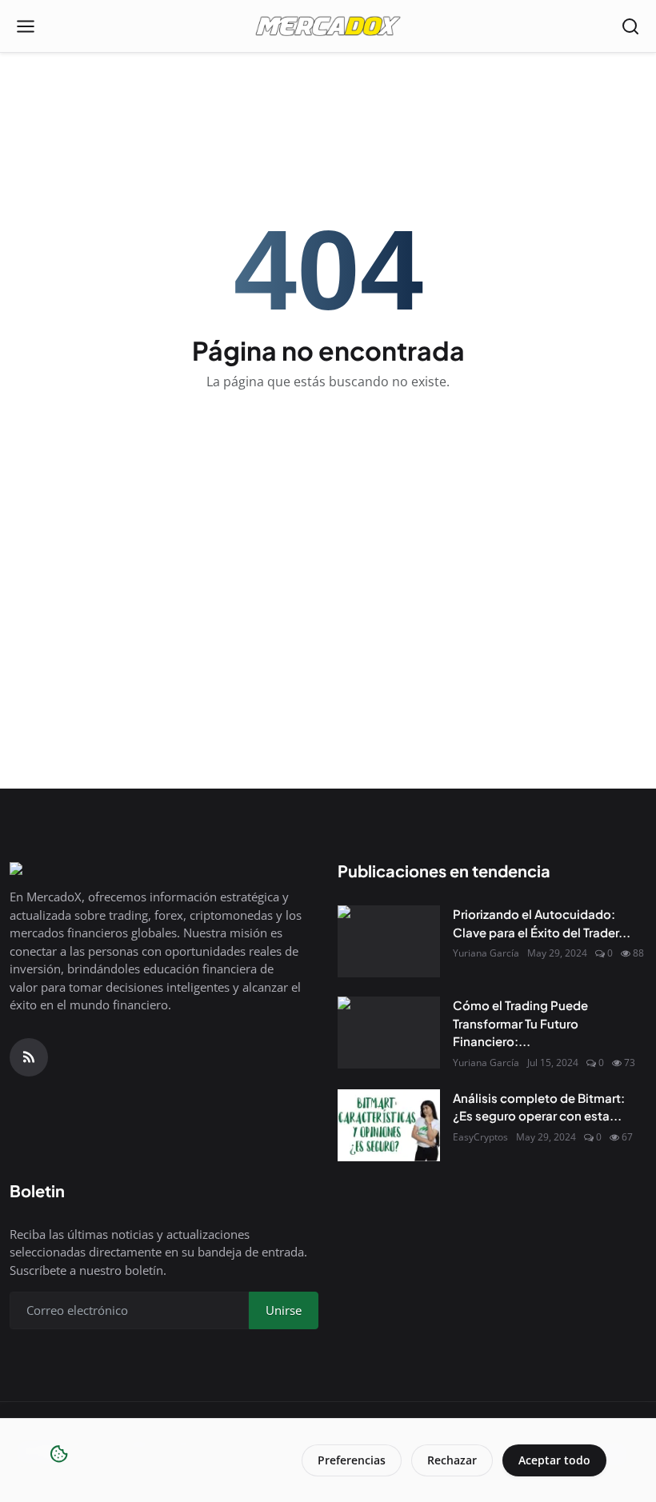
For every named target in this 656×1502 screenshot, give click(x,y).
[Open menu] (25, 26)
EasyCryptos (480, 1137)
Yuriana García (486, 953)
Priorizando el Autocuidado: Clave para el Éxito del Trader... (541, 923)
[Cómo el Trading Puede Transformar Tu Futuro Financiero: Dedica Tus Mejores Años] (389, 1033)
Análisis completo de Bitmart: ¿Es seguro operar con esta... (539, 1107)
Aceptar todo (554, 1460)
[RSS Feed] (29, 1057)
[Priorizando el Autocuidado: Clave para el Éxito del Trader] (389, 941)
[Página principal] (328, 26)
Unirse (284, 1310)
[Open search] (630, 26)
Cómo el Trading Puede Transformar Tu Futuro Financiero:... (520, 1023)
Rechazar (452, 1460)
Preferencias (352, 1460)
